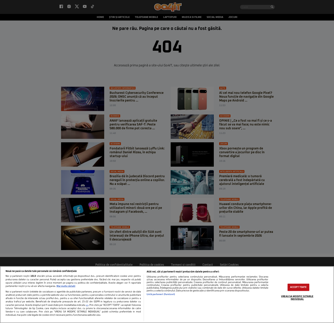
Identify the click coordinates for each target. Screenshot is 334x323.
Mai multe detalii (66, 286)
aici (87, 305)
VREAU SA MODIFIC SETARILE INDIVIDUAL (297, 297)
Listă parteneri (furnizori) (161, 294)
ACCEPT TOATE (298, 287)
